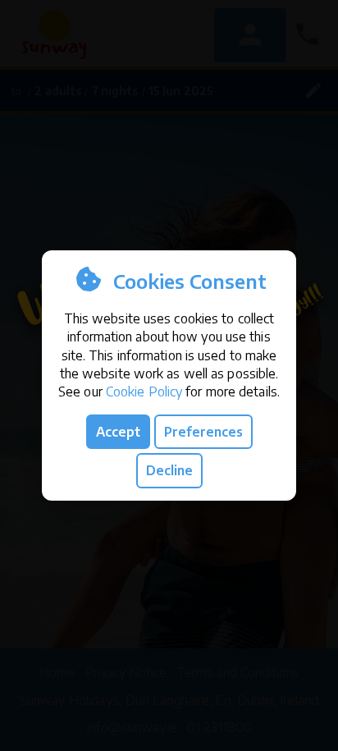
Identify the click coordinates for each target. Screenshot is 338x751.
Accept (118, 432)
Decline (169, 470)
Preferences (203, 432)
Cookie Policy (144, 391)
